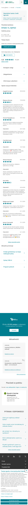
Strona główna (5, 7)
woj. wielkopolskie (10, 387)
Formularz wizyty (8, 47)
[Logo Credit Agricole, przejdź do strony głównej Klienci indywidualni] (9, 2)
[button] (26, 470)
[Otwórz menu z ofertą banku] (2, 2)
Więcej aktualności (21, 374)
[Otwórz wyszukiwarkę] (21, 2)
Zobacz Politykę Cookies (6, 496)
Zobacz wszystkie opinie (14, 242)
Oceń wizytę (9, 55)
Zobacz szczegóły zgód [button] (7, 493)
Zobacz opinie (4, 61)
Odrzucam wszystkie (14, 503)
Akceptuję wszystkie (14, 500)
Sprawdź (14, 330)
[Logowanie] (26, 2)
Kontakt (12, 7)
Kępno (17, 387)
